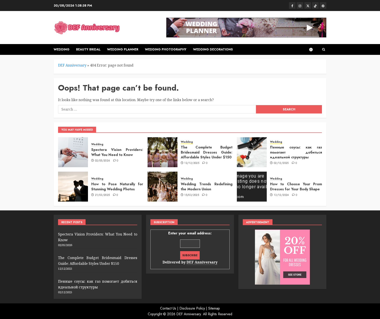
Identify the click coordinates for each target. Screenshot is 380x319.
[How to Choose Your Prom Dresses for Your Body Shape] (252, 187)
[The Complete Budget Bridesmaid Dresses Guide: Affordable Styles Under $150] (162, 152)
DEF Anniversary (72, 65)
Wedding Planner (122, 49)
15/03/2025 (191, 195)
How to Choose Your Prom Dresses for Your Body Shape (296, 186)
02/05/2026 (102, 161)
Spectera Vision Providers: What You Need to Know (117, 152)
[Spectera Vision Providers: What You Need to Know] (73, 152)
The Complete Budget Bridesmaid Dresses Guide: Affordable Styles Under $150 (207, 152)
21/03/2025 (102, 195)
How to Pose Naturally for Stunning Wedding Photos (117, 186)
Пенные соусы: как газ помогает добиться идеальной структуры (296, 152)
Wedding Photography (165, 49)
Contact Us (168, 308)
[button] (323, 49)
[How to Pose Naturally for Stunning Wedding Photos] (73, 187)
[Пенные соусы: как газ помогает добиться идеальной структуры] (252, 152)
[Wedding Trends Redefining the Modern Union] (162, 187)
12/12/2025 (191, 163)
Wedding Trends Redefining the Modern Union (207, 186)
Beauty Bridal (88, 49)
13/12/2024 (281, 195)
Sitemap (214, 308)
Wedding (61, 49)
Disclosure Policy (192, 308)
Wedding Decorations (213, 49)
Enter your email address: (190, 248)
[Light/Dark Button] (313, 49)
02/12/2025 (281, 163)
